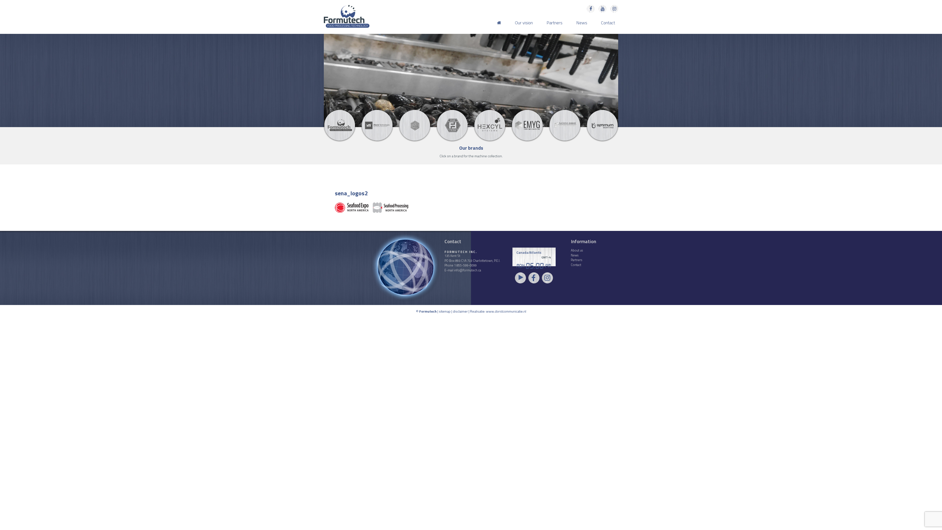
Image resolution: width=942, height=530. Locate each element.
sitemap (445, 311)
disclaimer (460, 311)
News (581, 22)
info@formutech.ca (467, 270)
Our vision (524, 22)
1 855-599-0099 (465, 265)
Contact (608, 22)
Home (499, 23)
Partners (555, 22)
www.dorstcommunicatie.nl (506, 311)
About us (577, 250)
